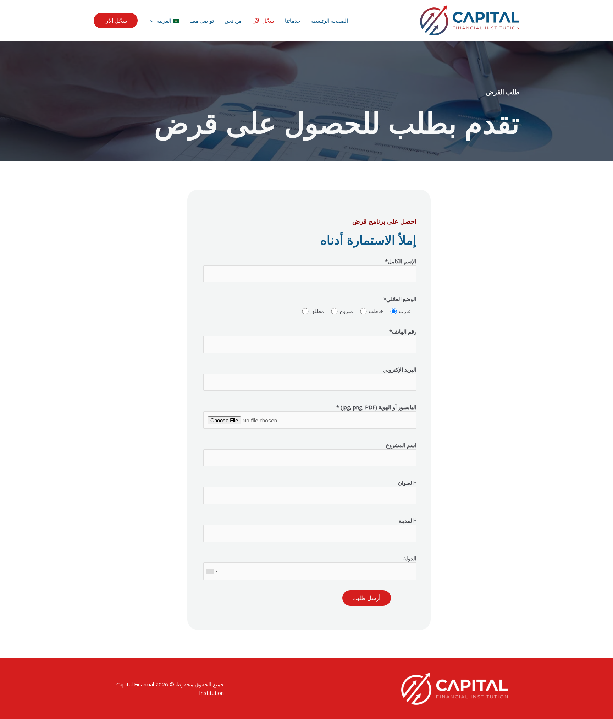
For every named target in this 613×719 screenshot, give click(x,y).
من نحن (233, 20)
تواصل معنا (201, 20)
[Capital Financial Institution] (469, 19)
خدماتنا (292, 20)
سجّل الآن (263, 20)
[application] (153, 20)
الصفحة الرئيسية (329, 20)
